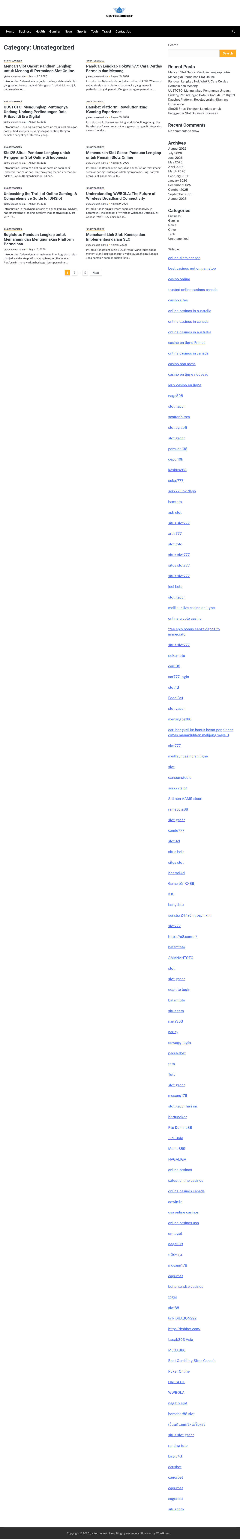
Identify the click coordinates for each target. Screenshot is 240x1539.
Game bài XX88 (181, 883)
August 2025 (177, 198)
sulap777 (175, 480)
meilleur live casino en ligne (191, 608)
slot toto (175, 544)
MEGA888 (176, 1350)
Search (173, 45)
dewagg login (179, 1043)
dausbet (175, 1467)
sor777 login (178, 677)
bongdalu (176, 905)
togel (172, 1297)
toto (171, 1064)
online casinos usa (183, 1223)
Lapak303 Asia (180, 1339)
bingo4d (175, 1456)
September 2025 (180, 194)
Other (172, 229)
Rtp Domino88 (180, 1127)
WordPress (163, 1533)
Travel (106, 31)
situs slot (176, 862)
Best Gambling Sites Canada (191, 1361)
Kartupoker (177, 1117)
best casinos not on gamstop (192, 268)
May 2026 (175, 162)
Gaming (54, 31)
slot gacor (176, 406)
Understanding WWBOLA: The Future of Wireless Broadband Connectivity (121, 196)
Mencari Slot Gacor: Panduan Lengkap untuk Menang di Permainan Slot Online (39, 68)
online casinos (180, 1170)
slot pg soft (177, 427)
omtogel (175, 1233)
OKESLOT (176, 1382)
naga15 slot (177, 1403)
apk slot (175, 512)
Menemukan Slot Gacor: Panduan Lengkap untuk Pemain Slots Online (123, 155)
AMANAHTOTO (180, 958)
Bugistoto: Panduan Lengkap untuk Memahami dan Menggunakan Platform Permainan (39, 239)
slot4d (173, 687)
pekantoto (176, 655)
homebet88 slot (181, 1414)
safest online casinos (185, 1180)
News (69, 31)
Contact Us (123, 31)
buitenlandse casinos (185, 1286)
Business (25, 31)
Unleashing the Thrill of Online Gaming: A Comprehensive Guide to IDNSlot (40, 196)
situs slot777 (179, 523)
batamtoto (176, 947)
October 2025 (178, 189)
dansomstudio (179, 777)
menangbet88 (179, 719)
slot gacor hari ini (182, 1106)
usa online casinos (183, 1212)
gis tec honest (98, 1533)
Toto (172, 1074)
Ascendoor (132, 1533)
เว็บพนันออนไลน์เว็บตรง (186, 1424)
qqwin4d (175, 1202)
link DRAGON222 (182, 1318)
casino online (179, 279)
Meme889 (176, 1149)
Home (10, 31)
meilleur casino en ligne (188, 756)
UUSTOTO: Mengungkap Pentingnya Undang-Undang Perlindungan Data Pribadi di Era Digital (36, 112)
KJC (171, 894)
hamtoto (175, 502)
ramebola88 (178, 809)
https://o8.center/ (182, 937)
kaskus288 (177, 470)
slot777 (174, 746)
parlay (173, 1032)
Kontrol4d (176, 873)
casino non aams (182, 364)
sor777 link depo (182, 491)
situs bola (176, 852)
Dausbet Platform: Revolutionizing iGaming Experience (116, 109)
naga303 (175, 1021)
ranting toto (178, 1445)
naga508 (175, 396)
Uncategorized (13, 61)
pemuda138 (177, 449)
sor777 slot (177, 788)
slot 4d (174, 841)
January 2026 (177, 180)
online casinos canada (186, 1191)
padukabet (177, 1053)
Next (95, 272)
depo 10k (175, 459)
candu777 (176, 830)
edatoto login (179, 989)
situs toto (176, 1011)
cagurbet (175, 1276)
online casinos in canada (188, 321)
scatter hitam (179, 417)
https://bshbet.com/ (184, 1329)
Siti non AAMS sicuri (185, 799)
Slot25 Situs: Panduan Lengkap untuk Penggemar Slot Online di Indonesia (37, 155)
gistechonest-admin (15, 76)
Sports (81, 31)
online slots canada (184, 258)
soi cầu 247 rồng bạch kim (190, 915)
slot (171, 767)
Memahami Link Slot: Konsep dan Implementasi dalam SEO (115, 237)
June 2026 (175, 157)
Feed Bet (175, 698)
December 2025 (179, 185)
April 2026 (175, 167)
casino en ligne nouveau (188, 374)
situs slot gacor (181, 1435)
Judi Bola (175, 1138)
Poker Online (179, 1371)
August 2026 (177, 148)
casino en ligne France (187, 342)
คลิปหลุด (175, 1255)
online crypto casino (185, 618)
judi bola (175, 586)
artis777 (175, 533)
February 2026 (178, 176)
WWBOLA (176, 1392)
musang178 (177, 1095)
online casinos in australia (189, 311)
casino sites (178, 300)
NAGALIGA (177, 1159)
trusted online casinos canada (193, 290)
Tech (94, 31)
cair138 (174, 666)
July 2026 (175, 153)
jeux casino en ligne (184, 385)
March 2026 (176, 171)
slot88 (173, 1308)
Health (40, 31)
